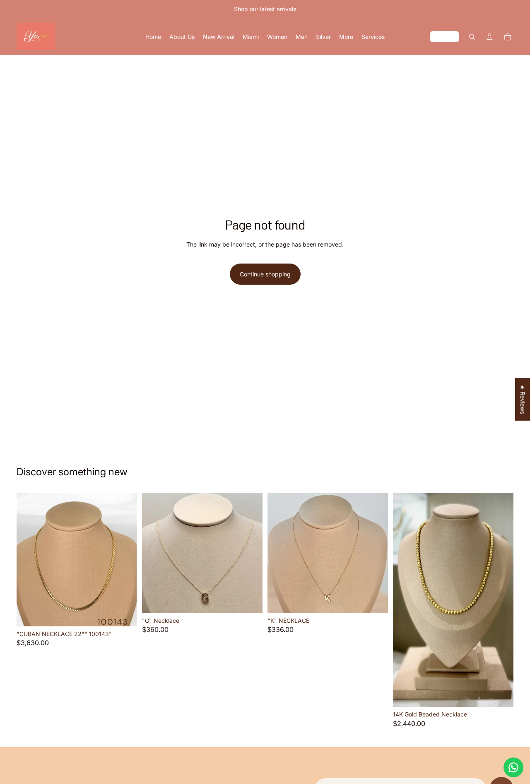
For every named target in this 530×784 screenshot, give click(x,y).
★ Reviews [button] (522, 399)
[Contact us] (513, 767)
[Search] (472, 37)
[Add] (124, 613)
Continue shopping (265, 274)
